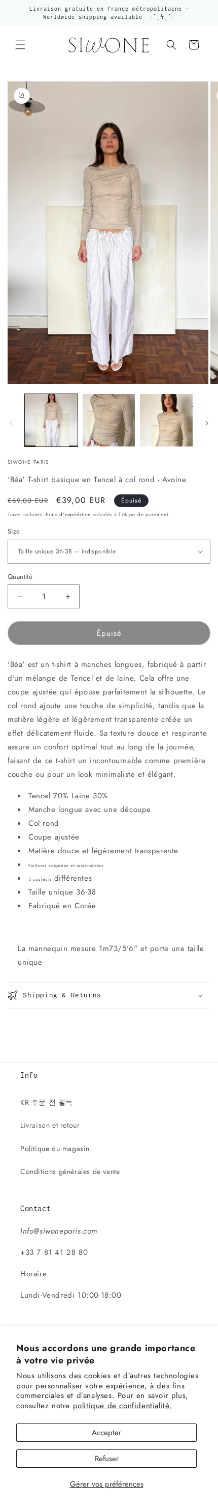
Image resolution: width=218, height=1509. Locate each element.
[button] (20, 45)
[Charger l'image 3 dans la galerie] (166, 420)
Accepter (106, 1432)
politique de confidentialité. (122, 1405)
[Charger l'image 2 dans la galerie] (109, 420)
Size (14, 531)
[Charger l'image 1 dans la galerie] (51, 420)
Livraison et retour (50, 1125)
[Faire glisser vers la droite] (207, 423)
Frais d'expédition (68, 514)
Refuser (107, 1458)
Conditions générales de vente (70, 1171)
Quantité (20, 576)
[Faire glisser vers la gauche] (11, 423)
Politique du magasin (55, 1148)
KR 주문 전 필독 (46, 1102)
